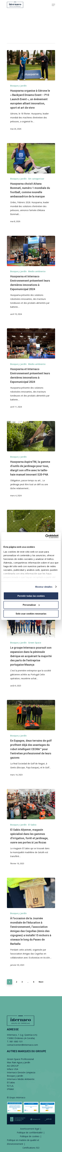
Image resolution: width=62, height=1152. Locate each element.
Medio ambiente (36, 271)
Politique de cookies (29, 1136)
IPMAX (10, 1089)
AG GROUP (13, 1065)
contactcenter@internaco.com (22, 1044)
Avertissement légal (29, 1128)
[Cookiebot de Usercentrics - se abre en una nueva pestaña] (45, 536)
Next (41, 982)
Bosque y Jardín (18, 85)
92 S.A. (10, 1085)
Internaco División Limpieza (21, 1072)
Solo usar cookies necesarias (31, 613)
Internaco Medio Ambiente (20, 1079)
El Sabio (32, 824)
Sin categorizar (36, 178)
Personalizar (29, 605)
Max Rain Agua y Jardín (18, 1062)
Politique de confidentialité (30, 1132)
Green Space (34, 642)
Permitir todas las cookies (31, 596)
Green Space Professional (20, 1059)
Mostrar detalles (44, 586)
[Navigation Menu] (53, 4)
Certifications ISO (31, 1147)
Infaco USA (12, 1069)
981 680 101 (16, 1041)
